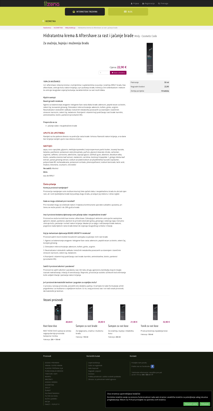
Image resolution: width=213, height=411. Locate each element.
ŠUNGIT (48, 390)
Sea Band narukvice (52, 393)
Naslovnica (47, 28)
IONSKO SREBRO (51, 382)
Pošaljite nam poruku (139, 363)
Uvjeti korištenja (94, 363)
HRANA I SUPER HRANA (53, 365)
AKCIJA (47, 401)
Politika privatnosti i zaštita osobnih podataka (104, 376)
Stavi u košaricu (119, 73)
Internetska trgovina (86, 11)
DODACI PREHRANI (52, 363)
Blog (129, 11)
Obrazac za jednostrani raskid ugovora (102, 379)
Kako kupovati (93, 368)
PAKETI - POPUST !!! (52, 404)
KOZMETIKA (50, 21)
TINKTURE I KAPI (51, 374)
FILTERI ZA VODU (51, 396)
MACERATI (49, 379)
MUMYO (48, 376)
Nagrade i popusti (94, 371)
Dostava (91, 374)
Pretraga (164, 3)
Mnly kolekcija (70, 28)
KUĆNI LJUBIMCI (51, 399)
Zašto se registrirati (95, 365)
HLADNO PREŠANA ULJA (54, 368)
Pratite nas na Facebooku (140, 366)
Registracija (149, 3)
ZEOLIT (47, 388)
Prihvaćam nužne (191, 404)
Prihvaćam (205, 404)
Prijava (136, 3)
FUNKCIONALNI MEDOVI (54, 371)
